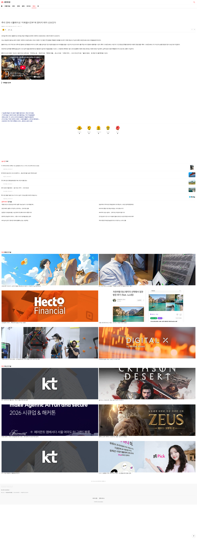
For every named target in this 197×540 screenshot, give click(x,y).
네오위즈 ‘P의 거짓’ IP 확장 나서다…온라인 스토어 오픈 (17, 121)
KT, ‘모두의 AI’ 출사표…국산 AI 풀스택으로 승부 (15, 400)
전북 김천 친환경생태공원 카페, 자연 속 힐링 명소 (15, 180)
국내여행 (5, 184)
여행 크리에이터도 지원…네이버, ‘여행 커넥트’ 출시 (113, 322)
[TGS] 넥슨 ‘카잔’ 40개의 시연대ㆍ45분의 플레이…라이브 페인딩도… (21, 119)
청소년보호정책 (16, 492)
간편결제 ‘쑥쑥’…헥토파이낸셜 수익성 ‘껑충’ (14, 322)
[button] (193, 536)
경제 (23, 6)
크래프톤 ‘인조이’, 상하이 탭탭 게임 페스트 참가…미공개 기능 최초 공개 (21, 286)
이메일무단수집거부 (24, 492)
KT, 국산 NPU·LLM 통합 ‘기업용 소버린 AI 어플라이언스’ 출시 (115, 286)
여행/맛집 (7, 6)
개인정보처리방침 (9, 492)
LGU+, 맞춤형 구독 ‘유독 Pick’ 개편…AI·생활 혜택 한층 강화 (115, 473)
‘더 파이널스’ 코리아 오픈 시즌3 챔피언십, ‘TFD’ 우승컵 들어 (18, 115)
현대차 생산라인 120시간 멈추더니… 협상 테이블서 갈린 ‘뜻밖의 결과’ (20, 173)
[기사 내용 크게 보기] (194, 29)
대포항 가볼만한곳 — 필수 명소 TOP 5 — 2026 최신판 (16, 188)
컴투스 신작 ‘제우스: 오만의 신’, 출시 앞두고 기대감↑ (113, 436)
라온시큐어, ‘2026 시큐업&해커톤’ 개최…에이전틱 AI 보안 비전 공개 (20, 436)
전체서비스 (102, 498)
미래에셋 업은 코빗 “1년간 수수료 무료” (109, 359)
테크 (34, 6)
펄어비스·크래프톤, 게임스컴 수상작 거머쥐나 (111, 400)
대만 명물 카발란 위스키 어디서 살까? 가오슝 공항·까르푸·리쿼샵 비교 (20, 195)
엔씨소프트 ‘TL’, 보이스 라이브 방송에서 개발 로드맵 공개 (18, 117)
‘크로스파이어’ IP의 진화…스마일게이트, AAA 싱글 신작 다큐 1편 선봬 (21, 359)
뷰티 (13, 6)
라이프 (29, 6)
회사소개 (2, 492)
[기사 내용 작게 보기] (192, 30)
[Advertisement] (98, 13)
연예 (18, 6)
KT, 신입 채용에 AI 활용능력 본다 (11, 473)
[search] (194, 2)
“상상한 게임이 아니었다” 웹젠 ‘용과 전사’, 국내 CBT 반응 (18, 113)
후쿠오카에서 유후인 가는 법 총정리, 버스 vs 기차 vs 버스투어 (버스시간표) (21, 165)
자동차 (4, 176)
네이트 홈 (94, 498)
